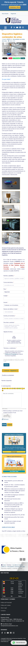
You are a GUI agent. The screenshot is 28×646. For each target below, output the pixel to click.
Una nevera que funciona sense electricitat (12, 499)
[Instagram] (23, 27)
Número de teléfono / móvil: (11, 309)
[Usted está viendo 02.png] (11, 183)
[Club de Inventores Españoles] (13, 20)
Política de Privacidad (11, 354)
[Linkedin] (20, 27)
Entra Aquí (14, 452)
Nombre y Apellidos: (9, 275)
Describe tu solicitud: (9, 322)
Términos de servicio (19, 360)
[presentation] (21, 559)
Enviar (4, 424)
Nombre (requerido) (7, 380)
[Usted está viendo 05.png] (11, 225)
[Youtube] (17, 27)
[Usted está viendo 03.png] (11, 197)
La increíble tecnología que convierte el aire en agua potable (14, 495)
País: (5, 289)
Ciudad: (6, 295)
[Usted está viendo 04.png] (11, 211)
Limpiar (9, 424)
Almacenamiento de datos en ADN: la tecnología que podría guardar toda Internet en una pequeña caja (13, 504)
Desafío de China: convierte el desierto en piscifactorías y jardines (14, 485)
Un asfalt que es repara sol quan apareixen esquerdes (12, 522)
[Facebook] (11, 27)
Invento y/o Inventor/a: (10, 315)
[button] (5, 28)
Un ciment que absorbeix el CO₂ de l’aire (14, 514)
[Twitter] (14, 27)
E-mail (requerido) (6, 386)
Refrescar (5, 419)
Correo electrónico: (9, 282)
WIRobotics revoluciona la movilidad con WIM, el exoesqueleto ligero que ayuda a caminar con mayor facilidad (14, 490)
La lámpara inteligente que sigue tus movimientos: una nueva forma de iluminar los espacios (13, 510)
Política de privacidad (8, 360)
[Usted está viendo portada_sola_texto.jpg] (11, 238)
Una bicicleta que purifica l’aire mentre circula (14, 518)
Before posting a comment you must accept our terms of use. (12, 411)
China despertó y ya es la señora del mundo (13, 481)
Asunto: (6, 302)
